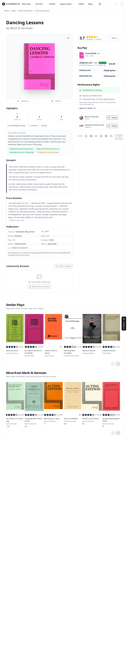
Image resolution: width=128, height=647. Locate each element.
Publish (52, 4)
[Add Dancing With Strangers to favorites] (80, 346)
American (34, 126)
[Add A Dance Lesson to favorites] (118, 346)
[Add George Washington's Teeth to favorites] (118, 414)
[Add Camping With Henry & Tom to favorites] (42, 414)
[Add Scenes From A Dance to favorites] (60, 346)
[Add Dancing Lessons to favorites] (68, 38)
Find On (57, 101)
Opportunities (66, 4)
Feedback (124, 325)
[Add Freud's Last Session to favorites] (100, 414)
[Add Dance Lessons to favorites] (22, 346)
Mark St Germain (25, 10)
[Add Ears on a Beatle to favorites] (79, 414)
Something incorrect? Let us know (119, 137)
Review (114, 38)
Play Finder (26, 4)
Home (6, 10)
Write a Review (65, 266)
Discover (39, 4)
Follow (114, 117)
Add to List (24, 101)
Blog (90, 4)
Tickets (81, 4)
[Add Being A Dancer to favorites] (100, 346)
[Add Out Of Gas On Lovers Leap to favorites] (22, 414)
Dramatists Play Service (25, 232)
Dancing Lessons (42, 10)
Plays (14, 10)
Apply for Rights (86, 108)
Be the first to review (40, 286)
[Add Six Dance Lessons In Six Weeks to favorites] (42, 346)
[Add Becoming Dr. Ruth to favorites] (61, 414)
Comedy (44, 126)
